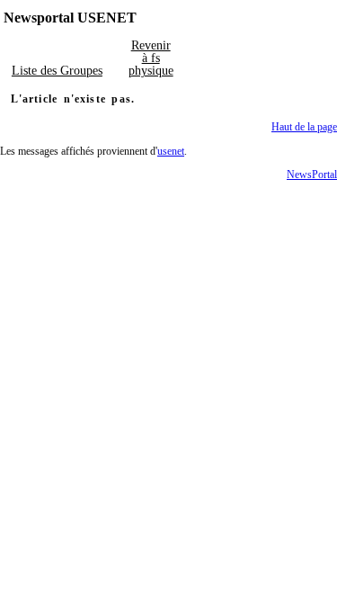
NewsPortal (312, 174)
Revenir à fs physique (151, 57)
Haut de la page (304, 127)
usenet (170, 151)
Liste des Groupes (57, 70)
